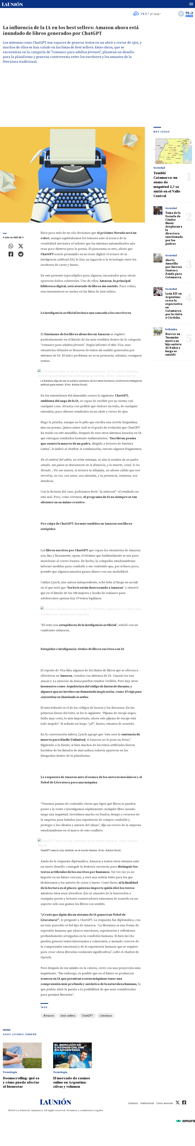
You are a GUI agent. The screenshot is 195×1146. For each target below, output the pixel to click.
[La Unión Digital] (12, 4)
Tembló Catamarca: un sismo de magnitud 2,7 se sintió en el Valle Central (166, 184)
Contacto (133, 1103)
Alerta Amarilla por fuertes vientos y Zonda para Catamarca (173, 268)
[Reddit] (20, 254)
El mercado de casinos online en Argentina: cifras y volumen (71, 1082)
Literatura (106, 1015)
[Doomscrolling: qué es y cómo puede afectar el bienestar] (22, 1055)
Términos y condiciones (80, 1110)
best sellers (68, 1015)
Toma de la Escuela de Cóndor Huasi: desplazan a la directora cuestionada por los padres (174, 228)
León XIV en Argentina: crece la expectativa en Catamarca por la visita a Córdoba (173, 306)
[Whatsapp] (11, 246)
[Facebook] (11, 254)
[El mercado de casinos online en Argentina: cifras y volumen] (72, 1055)
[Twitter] (20, 246)
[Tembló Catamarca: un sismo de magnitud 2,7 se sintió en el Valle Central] (172, 151)
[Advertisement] (97, 98)
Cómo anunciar (164, 1103)
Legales (98, 1110)
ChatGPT (87, 1015)
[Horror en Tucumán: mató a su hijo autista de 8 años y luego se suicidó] (158, 332)
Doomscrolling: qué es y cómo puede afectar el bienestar (21, 1082)
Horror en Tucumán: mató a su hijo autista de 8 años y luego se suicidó (173, 344)
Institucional (147, 1103)
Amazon (48, 1015)
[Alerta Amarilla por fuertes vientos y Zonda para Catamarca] (158, 258)
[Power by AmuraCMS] (185, 1121)
